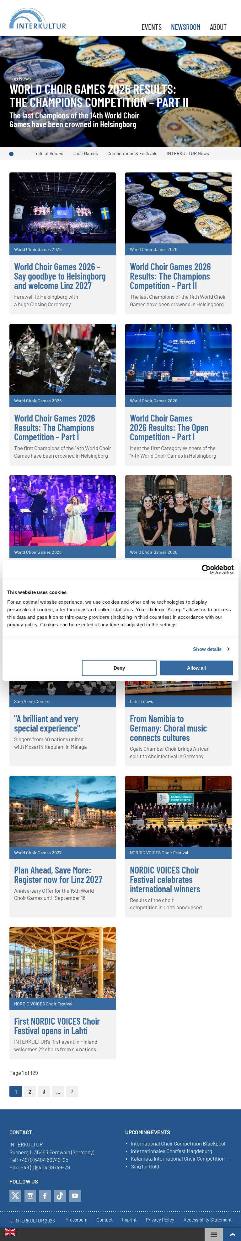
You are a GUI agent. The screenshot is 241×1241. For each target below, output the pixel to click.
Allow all (196, 668)
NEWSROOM (186, 26)
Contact (105, 1219)
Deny (119, 668)
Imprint (129, 1219)
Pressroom (76, 1219)
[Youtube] (75, 1196)
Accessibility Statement (208, 1219)
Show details (207, 649)
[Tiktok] (60, 1196)
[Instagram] (30, 1196)
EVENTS (152, 26)
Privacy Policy (160, 1219)
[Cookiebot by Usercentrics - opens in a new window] (206, 569)
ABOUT (218, 26)
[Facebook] (45, 1196)
